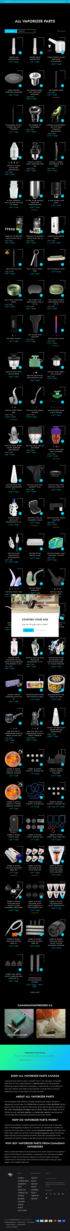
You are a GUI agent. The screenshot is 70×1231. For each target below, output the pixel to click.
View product (20, 157)
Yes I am (28, 630)
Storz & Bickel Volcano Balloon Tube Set (13, 868)
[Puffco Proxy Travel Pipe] (56, 577)
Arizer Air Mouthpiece (13, 58)
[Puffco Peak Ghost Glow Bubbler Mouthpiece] (14, 435)
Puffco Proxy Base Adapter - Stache (56, 554)
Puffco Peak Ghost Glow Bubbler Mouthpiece (14, 448)
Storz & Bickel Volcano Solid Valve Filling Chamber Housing (56, 942)
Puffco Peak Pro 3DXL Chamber (56, 450)
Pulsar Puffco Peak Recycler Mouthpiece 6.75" (35, 660)
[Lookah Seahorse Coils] (56, 225)
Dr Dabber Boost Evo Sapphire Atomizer (35, 92)
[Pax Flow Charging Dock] (14, 289)
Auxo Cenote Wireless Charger (13, 91)
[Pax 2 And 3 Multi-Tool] (35, 258)
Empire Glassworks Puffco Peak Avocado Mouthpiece (56, 128)
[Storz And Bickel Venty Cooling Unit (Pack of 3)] (14, 963)
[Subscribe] (50, 1060)
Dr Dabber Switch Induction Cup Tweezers (14, 127)
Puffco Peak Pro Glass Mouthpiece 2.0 (14, 487)
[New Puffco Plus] (14, 258)
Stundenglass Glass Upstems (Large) (35, 980)
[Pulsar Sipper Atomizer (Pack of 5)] (14, 684)
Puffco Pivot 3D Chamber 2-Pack (35, 519)
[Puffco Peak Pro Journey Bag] (35, 474)
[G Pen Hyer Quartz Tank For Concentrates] (35, 189)
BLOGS (20, 1207)
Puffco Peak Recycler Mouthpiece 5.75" (14, 520)
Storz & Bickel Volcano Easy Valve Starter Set (56, 903)
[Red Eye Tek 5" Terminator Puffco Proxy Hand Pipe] (14, 717)
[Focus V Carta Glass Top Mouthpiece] (14, 151)
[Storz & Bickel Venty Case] (14, 824)
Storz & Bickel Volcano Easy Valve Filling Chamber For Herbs (14, 904)
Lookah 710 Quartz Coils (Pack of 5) (14, 237)
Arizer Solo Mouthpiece (35, 58)
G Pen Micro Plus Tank (56, 201)
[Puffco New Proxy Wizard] (35, 396)
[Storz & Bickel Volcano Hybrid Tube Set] (35, 928)
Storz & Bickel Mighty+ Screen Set (56, 803)
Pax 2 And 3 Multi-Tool (35, 270)
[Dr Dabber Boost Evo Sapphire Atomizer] (35, 79)
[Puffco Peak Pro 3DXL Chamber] (56, 435)
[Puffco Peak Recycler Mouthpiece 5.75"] (14, 507)
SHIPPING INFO (23, 1181)
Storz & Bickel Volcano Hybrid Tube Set (34, 941)
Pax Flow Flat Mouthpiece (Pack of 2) (35, 302)
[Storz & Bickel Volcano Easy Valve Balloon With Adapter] (56, 855)
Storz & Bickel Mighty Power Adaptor (56, 771)
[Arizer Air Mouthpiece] (14, 46)
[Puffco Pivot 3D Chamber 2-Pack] (35, 507)
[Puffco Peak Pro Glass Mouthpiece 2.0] (14, 474)
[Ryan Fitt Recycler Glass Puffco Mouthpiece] (56, 717)
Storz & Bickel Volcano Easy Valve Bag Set (35, 868)
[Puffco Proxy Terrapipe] (35, 577)
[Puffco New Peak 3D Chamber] (14, 361)
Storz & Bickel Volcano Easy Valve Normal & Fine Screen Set (35, 904)
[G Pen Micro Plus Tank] (56, 189)
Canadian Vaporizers (15, 1219)
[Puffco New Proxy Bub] (14, 396)
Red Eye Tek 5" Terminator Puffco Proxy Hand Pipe (14, 733)
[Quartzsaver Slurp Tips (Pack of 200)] (35, 684)
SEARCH (21, 1178)
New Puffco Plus (14, 269)
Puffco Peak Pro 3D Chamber (35, 447)
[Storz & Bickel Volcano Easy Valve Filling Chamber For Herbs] (14, 890)
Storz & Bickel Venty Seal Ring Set (56, 836)
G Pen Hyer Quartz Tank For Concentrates (35, 203)
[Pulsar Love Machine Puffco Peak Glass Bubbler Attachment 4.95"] (14, 647)
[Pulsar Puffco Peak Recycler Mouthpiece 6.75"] (35, 647)
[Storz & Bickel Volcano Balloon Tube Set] (14, 855)
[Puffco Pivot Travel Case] (35, 542)
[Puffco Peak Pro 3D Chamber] (35, 435)
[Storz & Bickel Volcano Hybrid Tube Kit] (14, 928)
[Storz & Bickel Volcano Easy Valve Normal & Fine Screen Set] (35, 890)
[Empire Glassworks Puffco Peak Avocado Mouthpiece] (56, 114)
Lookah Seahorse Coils (56, 237)
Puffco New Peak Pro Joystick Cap (35, 377)
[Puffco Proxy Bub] (14, 577)
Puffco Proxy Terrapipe (35, 589)
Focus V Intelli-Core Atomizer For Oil (35, 164)
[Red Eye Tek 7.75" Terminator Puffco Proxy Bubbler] (35, 717)
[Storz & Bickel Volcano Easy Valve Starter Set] (56, 890)
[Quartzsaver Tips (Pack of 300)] (56, 684)
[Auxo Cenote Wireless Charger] (14, 79)
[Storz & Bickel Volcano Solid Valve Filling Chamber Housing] (56, 928)
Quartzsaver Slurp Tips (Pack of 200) (35, 696)
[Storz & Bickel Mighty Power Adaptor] (56, 758)
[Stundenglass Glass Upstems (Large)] (35, 963)
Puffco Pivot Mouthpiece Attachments (14, 555)
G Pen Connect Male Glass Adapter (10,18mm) (14, 203)
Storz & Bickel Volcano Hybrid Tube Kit (13, 941)
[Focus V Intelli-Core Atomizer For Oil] (35, 151)
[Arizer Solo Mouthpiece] (35, 46)
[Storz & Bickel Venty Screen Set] (35, 824)
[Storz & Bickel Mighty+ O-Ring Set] (35, 791)
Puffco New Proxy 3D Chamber (56, 373)
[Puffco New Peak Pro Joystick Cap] (35, 361)
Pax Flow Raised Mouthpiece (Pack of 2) (56, 302)
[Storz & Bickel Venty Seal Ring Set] (56, 824)
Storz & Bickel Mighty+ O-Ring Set (35, 803)
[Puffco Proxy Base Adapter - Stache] (56, 542)
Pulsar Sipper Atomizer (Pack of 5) (13, 697)
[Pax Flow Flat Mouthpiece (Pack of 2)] (35, 289)
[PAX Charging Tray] (56, 258)
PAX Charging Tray (56, 269)
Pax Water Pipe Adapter (35, 336)
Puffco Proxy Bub (14, 592)
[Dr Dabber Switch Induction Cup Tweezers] (14, 114)
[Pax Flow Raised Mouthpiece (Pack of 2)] (56, 289)
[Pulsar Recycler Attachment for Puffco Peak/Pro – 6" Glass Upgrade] (56, 647)
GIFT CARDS (22, 1210)
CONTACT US (23, 1193)
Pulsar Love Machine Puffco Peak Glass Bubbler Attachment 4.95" (14, 661)
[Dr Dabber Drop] (56, 79)
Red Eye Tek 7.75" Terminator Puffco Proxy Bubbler (35, 733)
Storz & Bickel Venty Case (13, 836)
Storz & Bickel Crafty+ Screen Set (35, 770)
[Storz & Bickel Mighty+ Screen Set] (56, 791)
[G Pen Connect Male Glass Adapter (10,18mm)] (14, 189)
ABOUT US (21, 1190)
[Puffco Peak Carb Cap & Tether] (56, 396)
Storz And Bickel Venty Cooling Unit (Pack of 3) (14, 976)
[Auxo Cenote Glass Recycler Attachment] (56, 46)
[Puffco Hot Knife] (56, 324)
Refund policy (21, 1222)
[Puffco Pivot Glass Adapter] (56, 507)
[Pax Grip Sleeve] (14, 324)
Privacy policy (30, 1222)
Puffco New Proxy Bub (13, 411)
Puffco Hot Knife (56, 338)
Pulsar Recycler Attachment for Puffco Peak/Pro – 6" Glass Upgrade (56, 661)
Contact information (12, 1227)
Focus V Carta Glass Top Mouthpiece (13, 168)
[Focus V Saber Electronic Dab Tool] (56, 151)
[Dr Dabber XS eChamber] (35, 114)
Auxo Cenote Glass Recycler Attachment (56, 59)
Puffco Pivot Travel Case (35, 554)
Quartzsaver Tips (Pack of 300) (56, 696)
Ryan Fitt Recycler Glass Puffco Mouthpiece (56, 730)
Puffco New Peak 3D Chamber (14, 373)
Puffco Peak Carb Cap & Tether (56, 411)
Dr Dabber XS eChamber (35, 126)
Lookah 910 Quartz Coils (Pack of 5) (35, 237)
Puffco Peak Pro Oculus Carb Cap (56, 486)
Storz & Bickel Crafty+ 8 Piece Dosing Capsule (14, 771)
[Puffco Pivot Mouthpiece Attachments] (14, 542)
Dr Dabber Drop (56, 90)
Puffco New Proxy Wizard (35, 411)
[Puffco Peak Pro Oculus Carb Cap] (56, 474)
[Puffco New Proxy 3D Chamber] (56, 361)
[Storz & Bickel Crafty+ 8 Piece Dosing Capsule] (14, 758)
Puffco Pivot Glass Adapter (56, 519)
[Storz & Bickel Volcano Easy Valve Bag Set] (35, 855)
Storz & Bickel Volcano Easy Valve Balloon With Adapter (56, 869)
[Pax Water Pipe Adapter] (35, 324)
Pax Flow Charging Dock (14, 301)
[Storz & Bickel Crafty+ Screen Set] (35, 758)
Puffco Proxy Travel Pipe (56, 593)
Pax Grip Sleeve (14, 338)
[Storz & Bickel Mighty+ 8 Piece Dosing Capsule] (14, 791)
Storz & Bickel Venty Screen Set (35, 836)
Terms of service (10, 1224)
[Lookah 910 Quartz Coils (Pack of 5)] (35, 225)
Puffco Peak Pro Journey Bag (35, 486)
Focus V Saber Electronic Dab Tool (56, 164)
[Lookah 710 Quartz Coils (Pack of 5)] (14, 225)
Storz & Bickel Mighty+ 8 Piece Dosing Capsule (14, 804)
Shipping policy (21, 1224)
